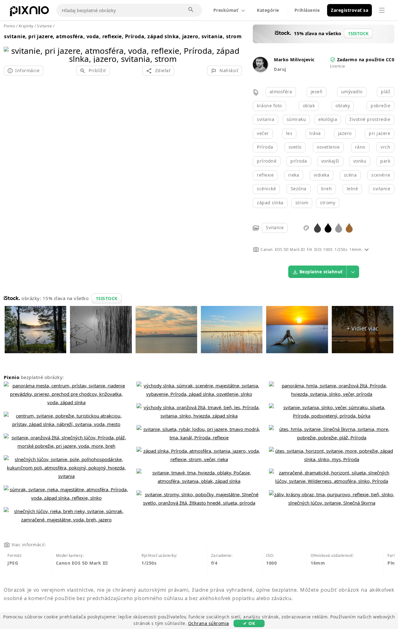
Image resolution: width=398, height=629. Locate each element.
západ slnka (270, 203)
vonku (360, 161)
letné (352, 189)
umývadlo (352, 92)
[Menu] (382, 10)
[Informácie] (367, 249)
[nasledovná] (235, 47)
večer (263, 133)
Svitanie (275, 227)
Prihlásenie (307, 10)
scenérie (380, 175)
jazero (345, 133)
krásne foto (269, 106)
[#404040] (317, 227)
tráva (315, 133)
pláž (385, 92)
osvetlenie (328, 147)
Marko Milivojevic (294, 59)
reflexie (265, 175)
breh (326, 189)
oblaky (343, 106)
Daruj (280, 69)
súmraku (296, 119)
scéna (350, 175)
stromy (327, 203)
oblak (309, 106)
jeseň (317, 92)
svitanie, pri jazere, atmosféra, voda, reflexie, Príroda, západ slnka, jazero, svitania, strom (123, 36)
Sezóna (299, 189)
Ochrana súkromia (208, 623)
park (385, 161)
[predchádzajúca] (11, 47)
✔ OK (249, 623)
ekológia (327, 119)
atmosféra (281, 92)
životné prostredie (369, 119)
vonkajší (330, 161)
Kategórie (268, 10)
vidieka (322, 175)
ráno (360, 147)
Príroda (265, 147)
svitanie (381, 189)
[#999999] (339, 227)
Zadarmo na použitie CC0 (366, 59)
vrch (385, 147)
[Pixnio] (29, 12)
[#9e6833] (349, 227)
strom (301, 203)
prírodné (266, 161)
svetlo (295, 147)
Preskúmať (225, 10)
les (289, 133)
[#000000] (328, 227)
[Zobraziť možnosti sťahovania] (353, 272)
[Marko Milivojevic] (260, 70)
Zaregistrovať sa (349, 10)
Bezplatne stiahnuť (321, 272)
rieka (293, 175)
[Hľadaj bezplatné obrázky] (191, 10)
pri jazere (379, 133)
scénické (266, 189)
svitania (265, 119)
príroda (298, 161)
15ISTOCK (107, 298)
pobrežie (380, 106)
